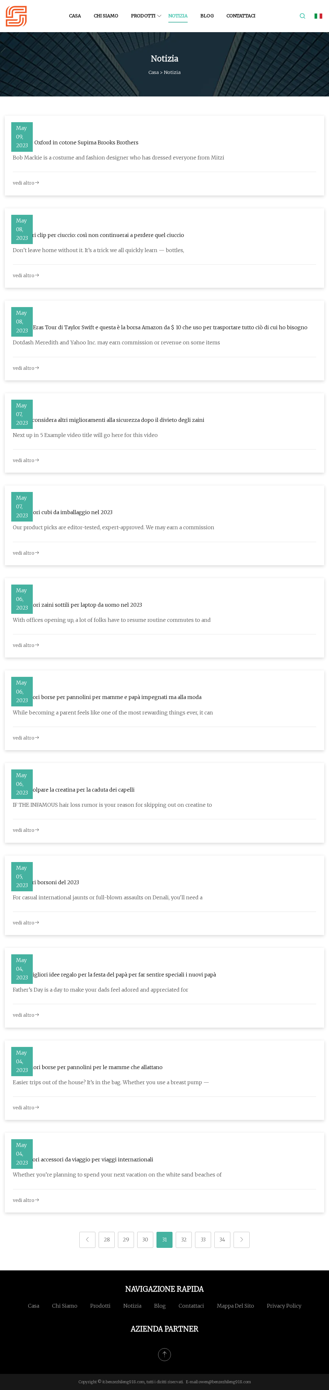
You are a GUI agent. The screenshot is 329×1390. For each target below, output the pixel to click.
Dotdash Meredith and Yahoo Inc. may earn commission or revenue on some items (116, 342)
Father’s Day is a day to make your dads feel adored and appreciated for (100, 989)
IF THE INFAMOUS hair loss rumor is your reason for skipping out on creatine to (112, 805)
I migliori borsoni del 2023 (46, 882)
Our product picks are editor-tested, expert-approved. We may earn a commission (113, 527)
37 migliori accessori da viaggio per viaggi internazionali (83, 1159)
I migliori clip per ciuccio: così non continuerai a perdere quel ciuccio (98, 235)
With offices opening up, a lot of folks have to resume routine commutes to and (112, 620)
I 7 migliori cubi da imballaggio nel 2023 (62, 512)
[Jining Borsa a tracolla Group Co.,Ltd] (16, 16)
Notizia (178, 16)
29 (126, 1239)
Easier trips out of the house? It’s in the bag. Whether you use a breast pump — (111, 1082)
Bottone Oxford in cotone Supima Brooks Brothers (75, 142)
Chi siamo (106, 16)
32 (184, 1239)
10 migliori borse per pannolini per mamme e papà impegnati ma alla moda (107, 697)
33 (203, 1239)
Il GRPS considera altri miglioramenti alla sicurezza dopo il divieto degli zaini (108, 420)
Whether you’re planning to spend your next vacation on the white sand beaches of (117, 1174)
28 (107, 1239)
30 (145, 1239)
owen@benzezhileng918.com (225, 1381)
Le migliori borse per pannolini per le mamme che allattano (88, 1067)
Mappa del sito (235, 1306)
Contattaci (241, 16)
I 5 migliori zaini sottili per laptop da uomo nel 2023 (77, 605)
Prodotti (143, 16)
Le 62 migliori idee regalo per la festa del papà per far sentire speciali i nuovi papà (114, 974)
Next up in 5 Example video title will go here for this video (85, 435)
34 (222, 1239)
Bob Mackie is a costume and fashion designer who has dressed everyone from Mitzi (118, 157)
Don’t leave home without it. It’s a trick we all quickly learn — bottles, (98, 250)
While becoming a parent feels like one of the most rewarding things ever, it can (113, 712)
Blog (207, 16)
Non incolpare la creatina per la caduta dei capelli (74, 789)
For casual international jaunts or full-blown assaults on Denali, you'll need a (107, 897)
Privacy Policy (284, 1306)
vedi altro (23, 183)
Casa (75, 16)
